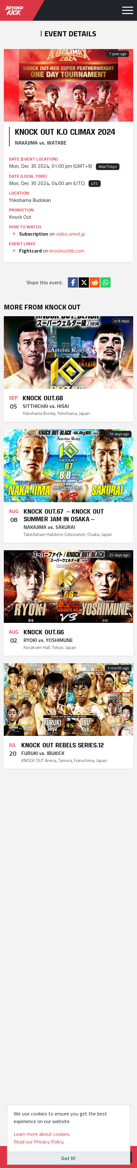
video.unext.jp (70, 234)
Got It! (68, 1158)
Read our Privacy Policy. (39, 1141)
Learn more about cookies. (42, 1134)
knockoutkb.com (67, 250)
